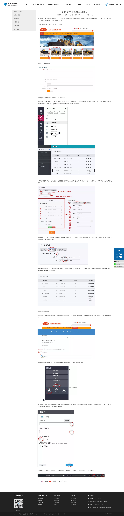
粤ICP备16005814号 (60, 514)
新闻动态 (16, 29)
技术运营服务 (41, 498)
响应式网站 (17, 15)
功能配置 (56, 502)
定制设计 (56, 498)
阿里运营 (16, 18)
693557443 (118, 261)
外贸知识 (16, 22)
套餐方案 (56, 500)
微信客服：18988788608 (120, 264)
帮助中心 (56, 504)
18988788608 (119, 266)
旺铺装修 (40, 500)
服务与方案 (40, 504)
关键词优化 (40, 502)
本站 (91, 15)
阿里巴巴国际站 (18, 11)
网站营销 (16, 25)
